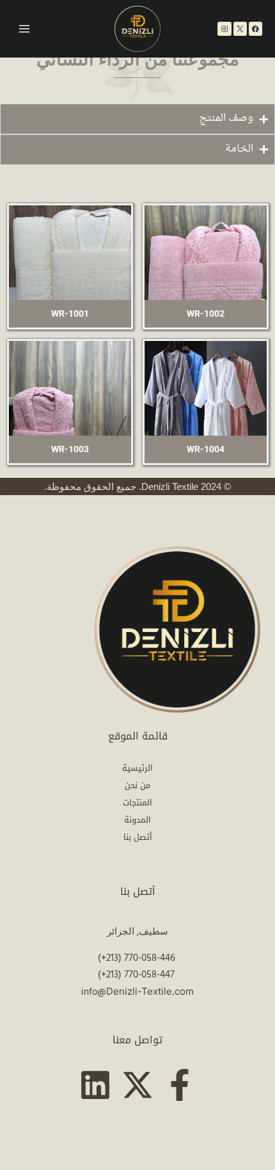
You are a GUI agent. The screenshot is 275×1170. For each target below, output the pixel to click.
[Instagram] (224, 28)
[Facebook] (255, 28)
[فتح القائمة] (24, 29)
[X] (240, 28)
